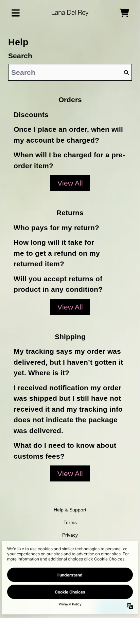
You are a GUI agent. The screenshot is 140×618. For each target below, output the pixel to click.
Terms (70, 522)
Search (20, 56)
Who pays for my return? (56, 228)
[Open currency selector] (109, 12)
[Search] (126, 72)
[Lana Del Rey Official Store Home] (70, 13)
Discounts (31, 114)
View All (70, 183)
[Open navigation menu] (15, 12)
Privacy (70, 535)
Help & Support (70, 509)
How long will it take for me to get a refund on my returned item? (57, 253)
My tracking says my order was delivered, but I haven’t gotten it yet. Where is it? (68, 362)
